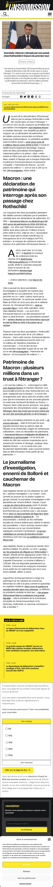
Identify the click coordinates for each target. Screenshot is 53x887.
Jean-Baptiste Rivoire (38, 128)
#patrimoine (26, 259)
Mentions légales (25, 884)
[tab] (26, 721)
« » (18, 505)
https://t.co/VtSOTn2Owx (20, 273)
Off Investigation (15, 170)
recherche (5, 16)
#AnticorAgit (26, 270)
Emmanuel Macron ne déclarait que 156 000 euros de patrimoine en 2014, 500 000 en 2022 (25, 224)
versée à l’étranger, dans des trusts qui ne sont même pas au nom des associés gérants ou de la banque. (26, 411)
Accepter (27, 865)
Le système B (26, 517)
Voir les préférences (26, 878)
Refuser (26, 871)
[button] (49, 839)
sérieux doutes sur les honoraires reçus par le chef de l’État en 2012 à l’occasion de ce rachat (26, 322)
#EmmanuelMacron (18, 262)
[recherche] (5, 14)
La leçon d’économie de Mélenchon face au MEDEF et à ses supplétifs (26, 108)
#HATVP (28, 253)
